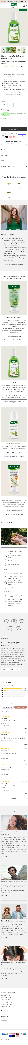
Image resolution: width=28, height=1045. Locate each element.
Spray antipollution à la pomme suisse (14, 456)
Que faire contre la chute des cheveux (13, 882)
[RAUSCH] (14, 5)
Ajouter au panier (14, 129)
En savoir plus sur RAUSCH (10, 669)
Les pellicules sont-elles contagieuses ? (14, 921)
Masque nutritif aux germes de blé (14, 514)
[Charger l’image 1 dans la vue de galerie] (14, 27)
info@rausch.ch (5, 1006)
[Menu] (1, 5)
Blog (14, 811)
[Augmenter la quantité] (8, 122)
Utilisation (4, 161)
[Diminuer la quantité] (2, 122)
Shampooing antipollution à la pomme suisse (14, 401)
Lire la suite (4, 856)
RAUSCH (7, 1039)
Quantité (3, 118)
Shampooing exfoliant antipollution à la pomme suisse (14, 340)
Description (5, 155)
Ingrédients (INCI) (7, 166)
